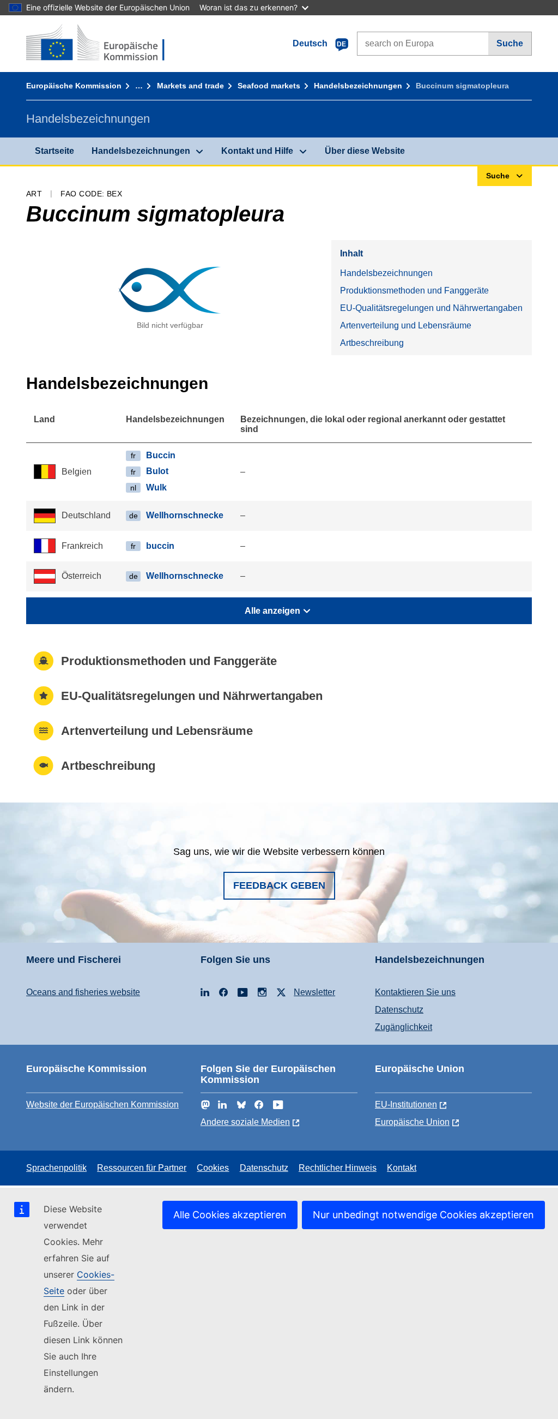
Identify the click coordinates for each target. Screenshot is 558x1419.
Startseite (54, 150)
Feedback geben (279, 885)
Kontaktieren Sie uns (415, 992)
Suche (509, 43)
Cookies (213, 1167)
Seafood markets (269, 85)
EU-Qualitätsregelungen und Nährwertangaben (431, 308)
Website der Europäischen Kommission (102, 1104)
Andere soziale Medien (245, 1122)
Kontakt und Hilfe (257, 150)
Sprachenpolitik (56, 1167)
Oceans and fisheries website (83, 992)
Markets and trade (190, 85)
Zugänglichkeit (403, 1027)
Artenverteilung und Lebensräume (405, 325)
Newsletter (314, 992)
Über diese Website (365, 150)
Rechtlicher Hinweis (338, 1167)
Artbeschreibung (372, 343)
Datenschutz (399, 1009)
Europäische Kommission (74, 85)
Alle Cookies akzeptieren (230, 1214)
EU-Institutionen (406, 1104)
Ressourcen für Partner (141, 1167)
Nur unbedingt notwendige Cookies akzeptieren (423, 1214)
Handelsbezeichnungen (358, 85)
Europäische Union (412, 1122)
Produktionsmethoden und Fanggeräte (414, 290)
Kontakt (401, 1167)
